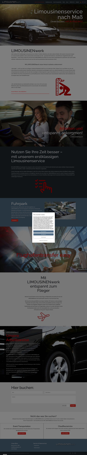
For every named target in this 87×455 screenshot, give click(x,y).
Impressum (45, 240)
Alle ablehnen (43, 234)
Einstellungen (43, 237)
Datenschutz (41, 240)
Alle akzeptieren (43, 231)
